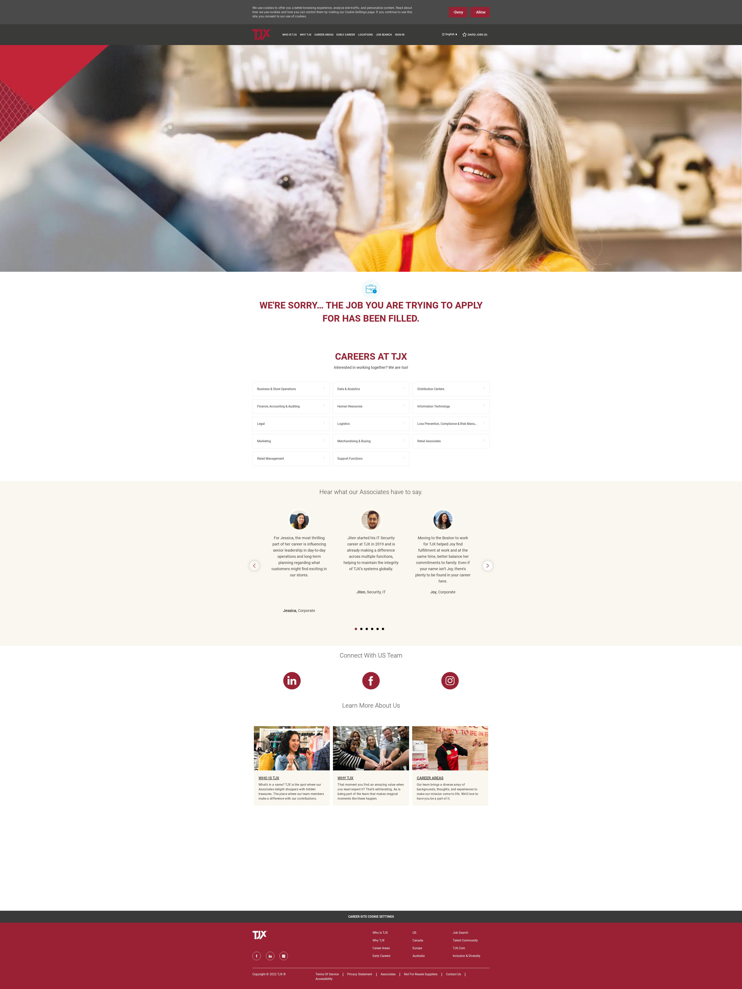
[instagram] (283, 956)
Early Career (345, 34)
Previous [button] (254, 566)
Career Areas (323, 34)
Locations (365, 34)
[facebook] (256, 956)
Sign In (399, 34)
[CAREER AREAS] (450, 766)
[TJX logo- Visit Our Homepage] (260, 935)
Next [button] (488, 566)
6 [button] (383, 629)
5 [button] (377, 629)
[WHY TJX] (371, 766)
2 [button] (361, 629)
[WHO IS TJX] (292, 766)
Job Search (384, 34)
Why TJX (305, 34)
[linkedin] (270, 956)
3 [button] (367, 629)
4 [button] (372, 629)
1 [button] (356, 629)
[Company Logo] (266, 34)
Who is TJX (289, 34)
